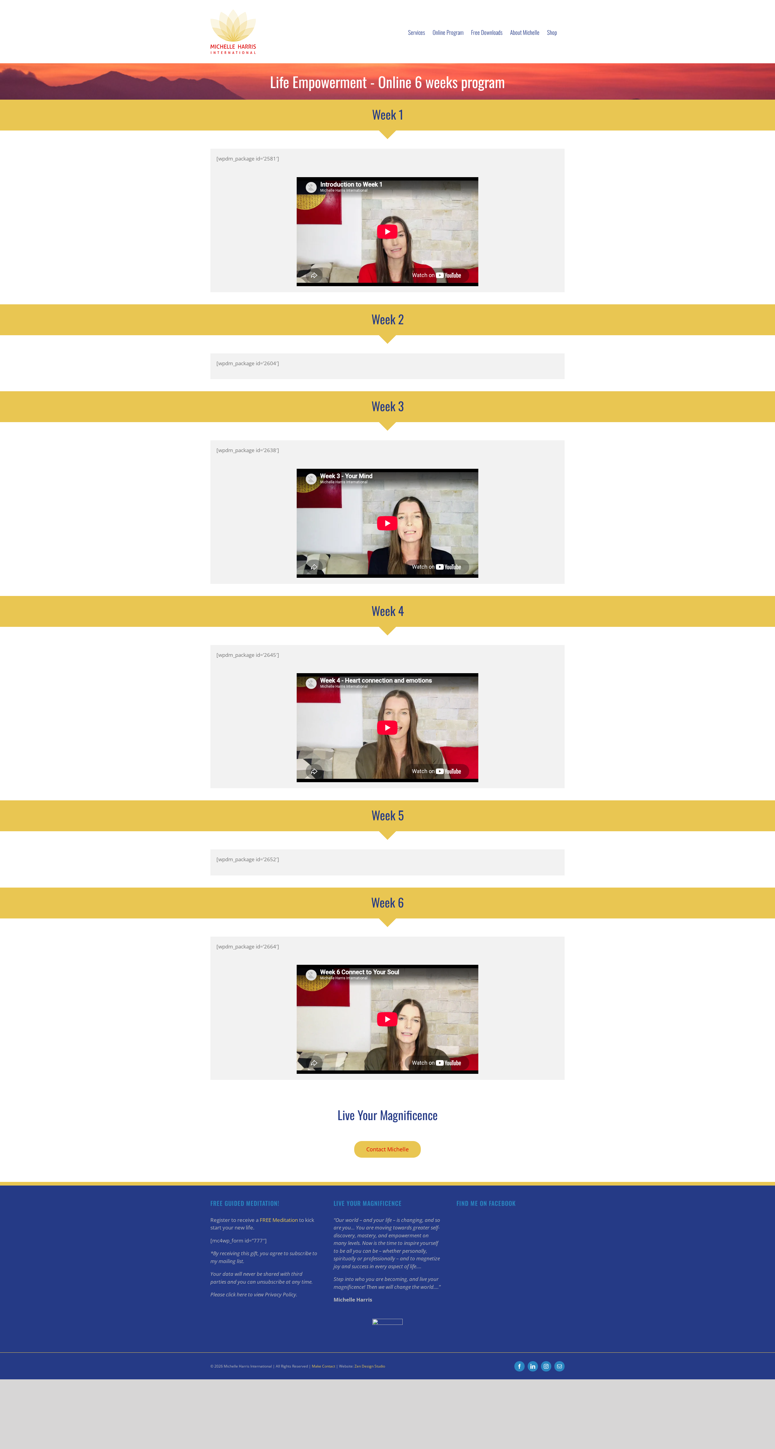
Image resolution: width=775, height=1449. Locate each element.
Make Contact (323, 1366)
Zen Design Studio (370, 1366)
